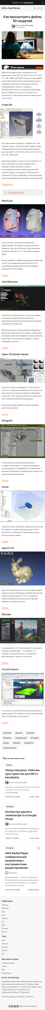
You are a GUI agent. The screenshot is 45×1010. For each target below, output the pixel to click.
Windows (10, 807)
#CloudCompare (9, 748)
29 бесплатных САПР (16, 192)
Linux (4, 915)
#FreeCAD (30, 733)
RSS (3, 970)
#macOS (18, 733)
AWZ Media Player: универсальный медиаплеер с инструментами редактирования (17, 860)
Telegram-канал (8, 963)
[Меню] (41, 8)
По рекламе (6, 973)
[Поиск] (38, 8)
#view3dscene (21, 738)
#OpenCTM (28, 743)
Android (5, 918)
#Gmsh (6, 743)
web (3, 940)
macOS (4, 950)
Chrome (5, 928)
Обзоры (5, 905)
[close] (42, 2)
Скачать (5, 275)
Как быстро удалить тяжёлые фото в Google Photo (21, 815)
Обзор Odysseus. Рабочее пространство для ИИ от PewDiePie (22, 773)
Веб (3, 925)
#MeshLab (7, 738)
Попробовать (7, 184)
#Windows (7, 733)
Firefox (4, 932)
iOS (3, 922)
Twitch (4, 966)
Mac (3, 912)
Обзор (9, 765)
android (4, 947)
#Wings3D (35, 738)
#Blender (16, 743)
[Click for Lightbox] (22, 123)
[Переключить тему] (35, 8)
